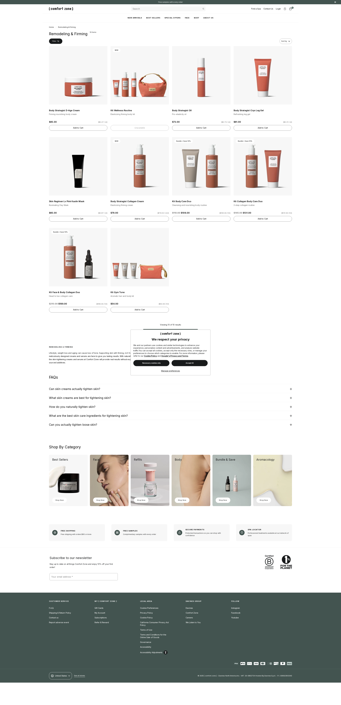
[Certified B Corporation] (269, 562)
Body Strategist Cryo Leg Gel (249, 110)
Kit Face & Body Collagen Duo (64, 292)
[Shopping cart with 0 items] (290, 8)
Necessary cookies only (151, 363)
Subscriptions (101, 617)
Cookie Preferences (149, 608)
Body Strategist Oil (182, 110)
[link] (68, 480)
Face (187, 18)
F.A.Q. (51, 608)
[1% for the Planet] (286, 562)
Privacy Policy (146, 613)
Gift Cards (99, 608)
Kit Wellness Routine (121, 110)
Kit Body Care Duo (181, 201)
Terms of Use (146, 630)
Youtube (235, 617)
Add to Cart (78, 128)
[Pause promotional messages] (335, 2)
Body (196, 18)
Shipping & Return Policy (60, 613)
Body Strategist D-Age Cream (64, 110)
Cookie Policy (150, 356)
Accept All (190, 363)
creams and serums (78, 356)
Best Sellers (153, 18)
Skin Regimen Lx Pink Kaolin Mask (66, 201)
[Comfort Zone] (61, 8)
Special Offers (173, 18)
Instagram (235, 608)
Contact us (53, 617)
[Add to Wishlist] (105, 48)
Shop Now (59, 500)
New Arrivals (135, 18)
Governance (145, 642)
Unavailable (140, 128)
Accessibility (145, 647)
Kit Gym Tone (118, 292)
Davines (189, 608)
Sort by (284, 41)
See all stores (79, 676)
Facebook (235, 613)
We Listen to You (193, 622)
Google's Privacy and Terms (174, 356)
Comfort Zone (192, 613)
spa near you (178, 2)
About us (208, 18)
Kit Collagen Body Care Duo (248, 201)
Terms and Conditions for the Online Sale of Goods (153, 636)
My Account (100, 613)
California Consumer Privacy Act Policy (154, 623)
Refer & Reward (102, 622)
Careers (189, 617)
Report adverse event (59, 622)
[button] (78, 85)
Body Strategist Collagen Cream (127, 201)
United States (61, 676)
